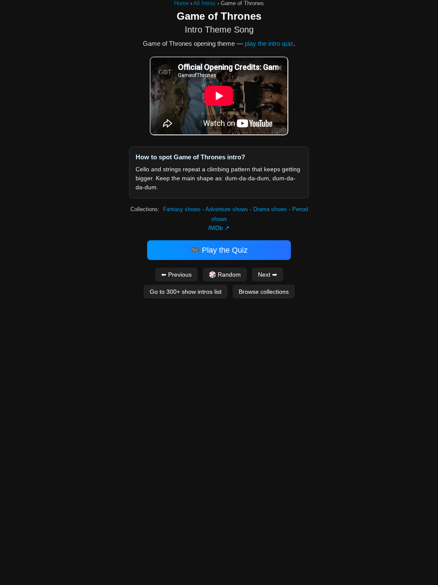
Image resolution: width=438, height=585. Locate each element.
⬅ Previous (176, 274)
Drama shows (270, 209)
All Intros (204, 3)
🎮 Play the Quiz (219, 250)
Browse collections (264, 291)
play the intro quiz (269, 43)
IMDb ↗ (219, 227)
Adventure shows (226, 209)
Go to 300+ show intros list (186, 291)
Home (181, 3)
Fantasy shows (182, 209)
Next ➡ (267, 274)
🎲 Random (225, 274)
